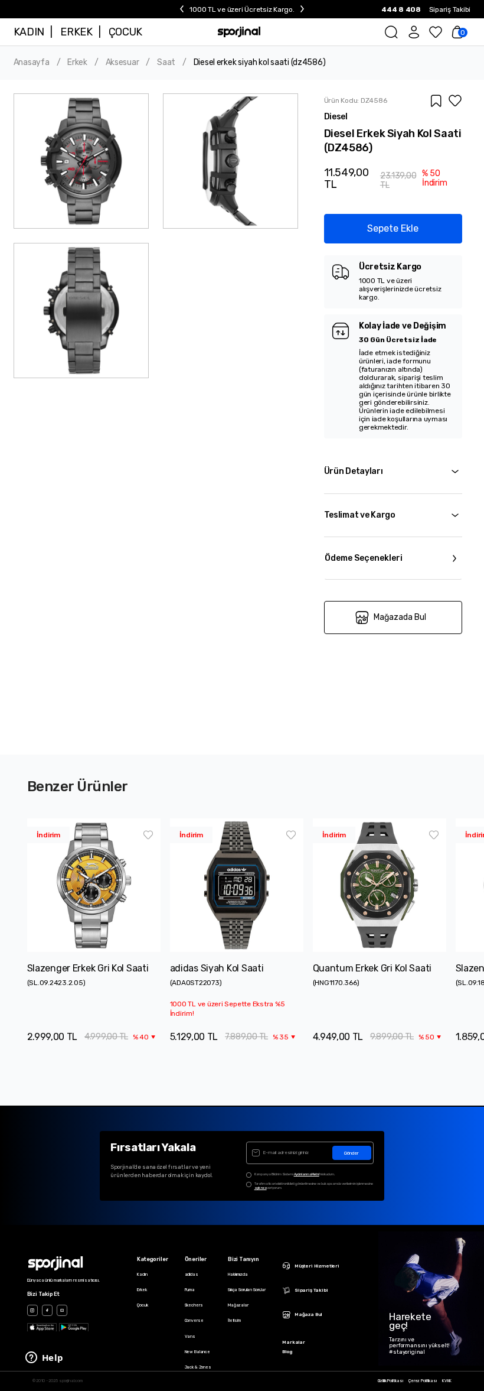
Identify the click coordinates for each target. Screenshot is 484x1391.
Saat (166, 62)
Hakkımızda (238, 1274)
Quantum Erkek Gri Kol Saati (372, 968)
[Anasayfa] (239, 32)
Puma (190, 1289)
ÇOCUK (125, 31)
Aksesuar (122, 62)
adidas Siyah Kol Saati (217, 968)
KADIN (29, 31)
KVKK (447, 1381)
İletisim (234, 1320)
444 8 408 (401, 9)
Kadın (142, 1274)
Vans (190, 1336)
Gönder (351, 1153)
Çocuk (142, 1305)
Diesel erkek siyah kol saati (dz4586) (260, 62)
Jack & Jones (198, 1367)
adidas (191, 1274)
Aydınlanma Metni (306, 1174)
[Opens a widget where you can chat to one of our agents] (44, 1358)
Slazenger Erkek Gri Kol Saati (88, 968)
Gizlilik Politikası (390, 1381)
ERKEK (76, 31)
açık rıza (260, 1188)
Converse (194, 1320)
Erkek (77, 62)
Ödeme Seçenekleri (364, 558)
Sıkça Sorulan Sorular (247, 1289)
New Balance (197, 1351)
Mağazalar (238, 1305)
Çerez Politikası (422, 1381)
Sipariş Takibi (450, 9)
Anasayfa (32, 62)
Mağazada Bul (400, 617)
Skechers (194, 1305)
